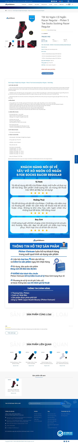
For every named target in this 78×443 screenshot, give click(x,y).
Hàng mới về (44, 4)
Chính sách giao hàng (52, 415)
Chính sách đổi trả (51, 417)
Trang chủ (24, 4)
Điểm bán (61, 4)
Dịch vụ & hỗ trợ (51, 422)
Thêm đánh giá (11, 333)
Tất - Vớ (9, 10)
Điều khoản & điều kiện (52, 421)
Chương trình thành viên (52, 427)
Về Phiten (30, 4)
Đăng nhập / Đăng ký (65, 413)
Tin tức (55, 4)
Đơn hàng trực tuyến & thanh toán (53, 425)
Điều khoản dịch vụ (37, 417)
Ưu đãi (50, 4)
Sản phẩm (37, 4)
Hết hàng (47, 73)
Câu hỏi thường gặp (38, 421)
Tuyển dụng (36, 419)
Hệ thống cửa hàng (37, 415)
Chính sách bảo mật (51, 413)
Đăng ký (63, 403)
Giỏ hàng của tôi (64, 415)
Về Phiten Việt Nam (37, 413)
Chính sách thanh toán (52, 419)
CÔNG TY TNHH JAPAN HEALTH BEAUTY (17, 441)
